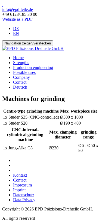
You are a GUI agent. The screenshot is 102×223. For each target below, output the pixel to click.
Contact (19, 82)
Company (21, 77)
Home (18, 57)
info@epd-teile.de (17, 9)
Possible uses (24, 72)
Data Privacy (24, 199)
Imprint (19, 190)
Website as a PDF (17, 19)
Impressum (22, 185)
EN (16, 33)
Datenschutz (23, 194)
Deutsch (20, 87)
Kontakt (20, 175)
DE (16, 28)
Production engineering (33, 67)
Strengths (21, 62)
